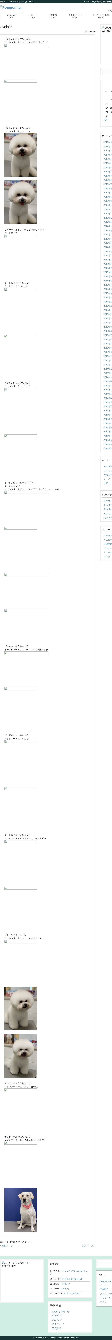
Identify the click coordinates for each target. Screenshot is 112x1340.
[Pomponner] (11, 7)
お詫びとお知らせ (60, 1311)
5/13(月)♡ (57, 1328)
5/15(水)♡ (57, 1320)
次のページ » (88, 1246)
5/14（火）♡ (58, 1324)
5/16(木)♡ (57, 1315)
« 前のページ (6, 1246)
